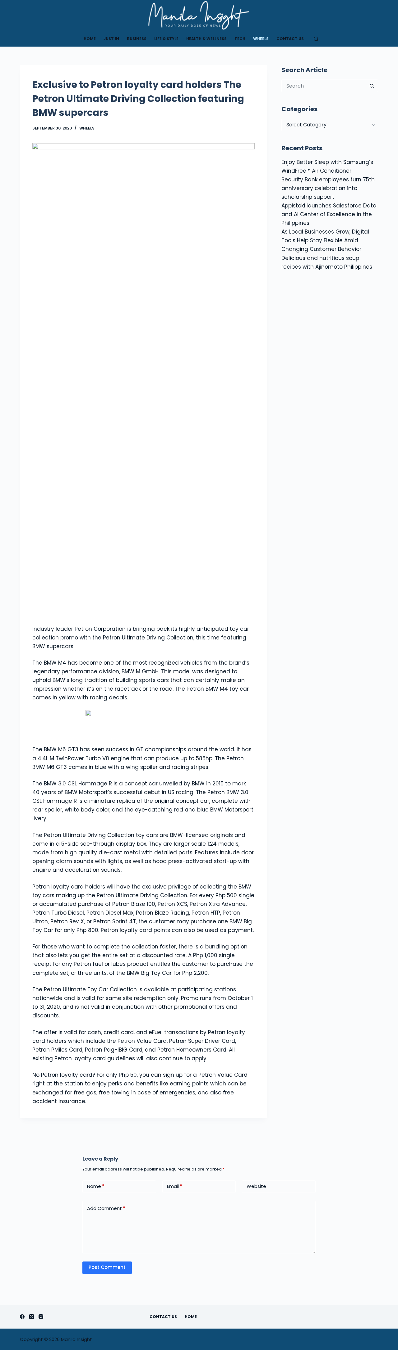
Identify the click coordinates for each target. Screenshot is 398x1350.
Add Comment (106, 1208)
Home (90, 38)
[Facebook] (22, 1316)
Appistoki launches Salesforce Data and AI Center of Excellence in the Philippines (329, 214)
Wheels (261, 38)
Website (256, 1186)
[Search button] (372, 86)
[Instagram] (41, 1316)
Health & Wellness (206, 38)
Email (174, 1186)
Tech (239, 38)
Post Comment (107, 1267)
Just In (111, 38)
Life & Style (166, 38)
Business (136, 38)
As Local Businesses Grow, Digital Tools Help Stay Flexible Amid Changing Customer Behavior (325, 240)
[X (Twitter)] (31, 1316)
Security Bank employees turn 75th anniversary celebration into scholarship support (328, 188)
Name (95, 1186)
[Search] (316, 39)
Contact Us (290, 38)
